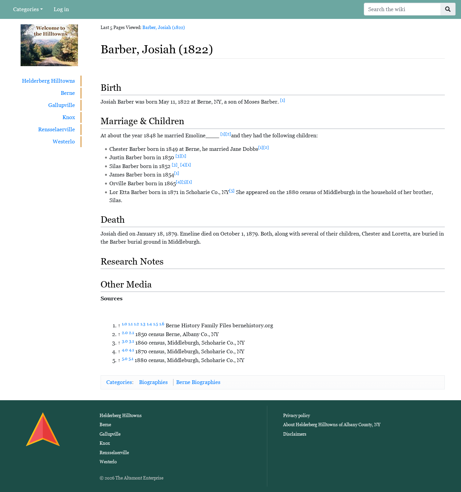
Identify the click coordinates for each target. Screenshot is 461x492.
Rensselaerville (56, 129)
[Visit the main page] (49, 45)
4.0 (125, 350)
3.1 (131, 341)
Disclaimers (294, 434)
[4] (183, 164)
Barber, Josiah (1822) (163, 27)
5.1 (131, 358)
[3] (178, 156)
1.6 (161, 324)
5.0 (124, 358)
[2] (228, 134)
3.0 (125, 341)
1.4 (149, 324)
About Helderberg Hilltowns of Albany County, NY (331, 424)
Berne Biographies (198, 382)
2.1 (131, 332)
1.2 (136, 324)
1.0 (124, 324)
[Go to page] (448, 9)
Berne (68, 93)
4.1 (131, 350)
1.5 (155, 324)
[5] (184, 182)
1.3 (142, 324)
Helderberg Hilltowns (48, 81)
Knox (68, 117)
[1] (282, 100)
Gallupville (61, 105)
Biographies (153, 382)
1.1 (130, 324)
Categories (26, 9)
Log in (61, 9)
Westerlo (64, 141)
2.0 (125, 332)
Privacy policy (296, 415)
